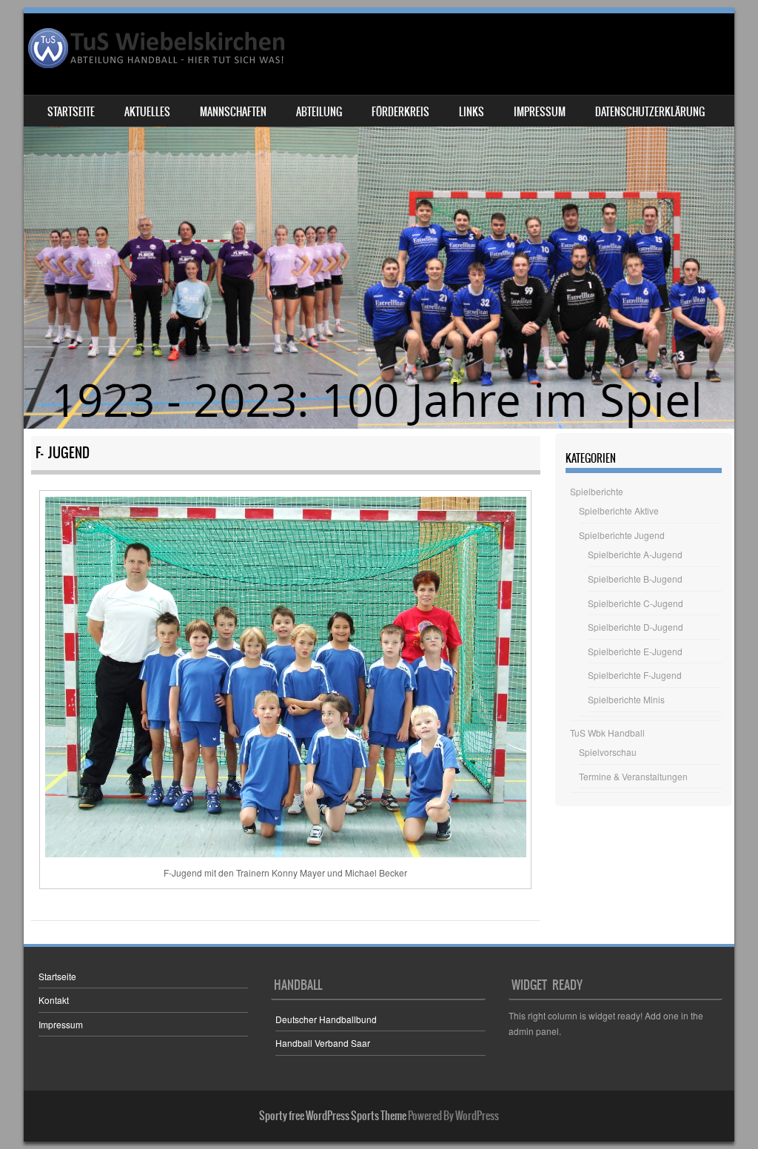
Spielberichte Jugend (622, 535)
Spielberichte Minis (626, 699)
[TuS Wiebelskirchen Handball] (157, 48)
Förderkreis (400, 112)
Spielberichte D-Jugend (635, 626)
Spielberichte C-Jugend (635, 603)
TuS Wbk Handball (607, 732)
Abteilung (319, 112)
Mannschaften (233, 112)
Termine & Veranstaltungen (633, 776)
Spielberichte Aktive (619, 510)
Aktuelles (147, 112)
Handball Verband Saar (322, 1042)
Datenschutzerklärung (650, 112)
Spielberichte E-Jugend (635, 651)
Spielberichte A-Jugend (635, 554)
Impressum (540, 112)
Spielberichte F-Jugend (635, 675)
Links (471, 112)
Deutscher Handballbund (326, 1019)
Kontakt (53, 1000)
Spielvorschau (608, 752)
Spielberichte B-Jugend (635, 578)
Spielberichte (596, 491)
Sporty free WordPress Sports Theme (332, 1116)
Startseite (71, 112)
